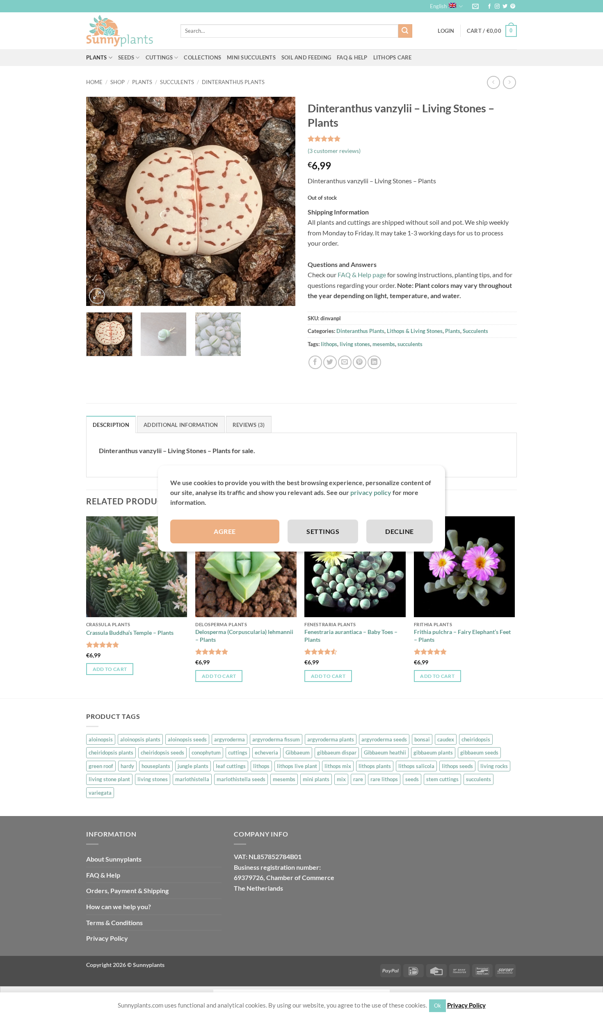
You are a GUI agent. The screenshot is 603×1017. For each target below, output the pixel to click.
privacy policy (370, 492)
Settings (322, 531)
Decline (399, 531)
